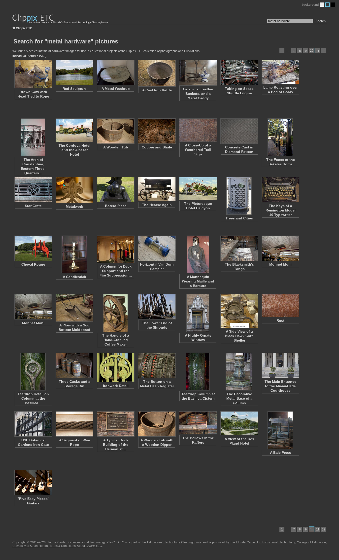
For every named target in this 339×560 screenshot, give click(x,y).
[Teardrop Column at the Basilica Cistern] (197, 371)
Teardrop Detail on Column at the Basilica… (33, 398)
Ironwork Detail (116, 386)
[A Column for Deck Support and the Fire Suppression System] (115, 249)
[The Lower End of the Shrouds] (156, 306)
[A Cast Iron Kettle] (156, 73)
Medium (327, 4)
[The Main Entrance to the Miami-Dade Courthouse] (280, 365)
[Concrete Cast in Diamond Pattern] (239, 131)
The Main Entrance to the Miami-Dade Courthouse (280, 386)
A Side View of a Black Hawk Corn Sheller (239, 335)
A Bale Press (280, 453)
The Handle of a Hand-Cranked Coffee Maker (115, 339)
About (89, 546)
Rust (280, 320)
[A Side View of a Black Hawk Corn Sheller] (239, 311)
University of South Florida (30, 546)
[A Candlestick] (74, 254)
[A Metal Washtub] (115, 72)
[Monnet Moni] (280, 248)
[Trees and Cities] (239, 196)
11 (317, 51)
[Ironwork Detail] (115, 367)
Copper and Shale (157, 147)
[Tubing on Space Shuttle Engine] (239, 72)
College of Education (311, 542)
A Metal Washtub (116, 89)
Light (322, 4)
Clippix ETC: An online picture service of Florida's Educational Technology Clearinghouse (60, 19)
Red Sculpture (75, 89)
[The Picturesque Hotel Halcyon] (197, 188)
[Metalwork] (74, 190)
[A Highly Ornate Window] (197, 313)
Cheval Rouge (33, 264)
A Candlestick (74, 277)
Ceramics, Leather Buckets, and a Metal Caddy (198, 93)
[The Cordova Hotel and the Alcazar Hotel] (74, 130)
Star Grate (33, 206)
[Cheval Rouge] (33, 248)
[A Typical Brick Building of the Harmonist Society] (115, 424)
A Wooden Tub (115, 147)
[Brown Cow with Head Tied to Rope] (33, 74)
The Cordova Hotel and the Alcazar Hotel (74, 149)
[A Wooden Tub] (115, 131)
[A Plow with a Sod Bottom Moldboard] (74, 308)
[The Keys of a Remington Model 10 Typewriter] (280, 189)
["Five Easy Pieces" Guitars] (33, 482)
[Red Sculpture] (74, 72)
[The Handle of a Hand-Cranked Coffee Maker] (115, 313)
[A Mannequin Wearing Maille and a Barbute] (197, 254)
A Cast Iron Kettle (157, 90)
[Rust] (280, 305)
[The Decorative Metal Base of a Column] (239, 371)
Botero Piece (116, 206)
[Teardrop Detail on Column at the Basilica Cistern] (33, 371)
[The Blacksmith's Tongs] (239, 248)
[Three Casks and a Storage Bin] (74, 365)
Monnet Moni (280, 264)
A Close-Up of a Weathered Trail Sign (198, 149)
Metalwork (74, 207)
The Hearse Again (157, 205)
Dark (333, 4)
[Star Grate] (33, 189)
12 (323, 51)
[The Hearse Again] (156, 189)
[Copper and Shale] (156, 131)
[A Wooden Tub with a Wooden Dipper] (156, 424)
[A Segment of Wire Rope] (74, 424)
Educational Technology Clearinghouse (174, 542)
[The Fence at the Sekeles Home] (280, 137)
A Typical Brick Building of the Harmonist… (115, 444)
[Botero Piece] (115, 189)
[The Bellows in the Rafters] (197, 422)
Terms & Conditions (62, 546)
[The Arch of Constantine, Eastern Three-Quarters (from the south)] (33, 137)
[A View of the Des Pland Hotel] (239, 423)
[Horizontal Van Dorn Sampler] (156, 248)
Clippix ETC (24, 28)
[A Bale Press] (280, 430)
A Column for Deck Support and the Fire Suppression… (116, 270)
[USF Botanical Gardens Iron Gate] (33, 424)
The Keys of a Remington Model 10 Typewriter (281, 210)
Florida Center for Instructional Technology (76, 542)
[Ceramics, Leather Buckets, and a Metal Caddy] (197, 73)
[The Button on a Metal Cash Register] (156, 365)
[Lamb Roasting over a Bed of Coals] (280, 72)
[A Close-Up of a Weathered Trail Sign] (197, 130)
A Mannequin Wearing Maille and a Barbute (198, 281)
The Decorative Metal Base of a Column (239, 398)
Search (320, 21)
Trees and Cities (239, 218)
